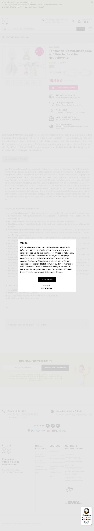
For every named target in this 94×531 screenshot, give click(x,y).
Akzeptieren (47, 279)
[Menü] (90, 508)
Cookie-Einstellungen (47, 287)
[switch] (86, 522)
